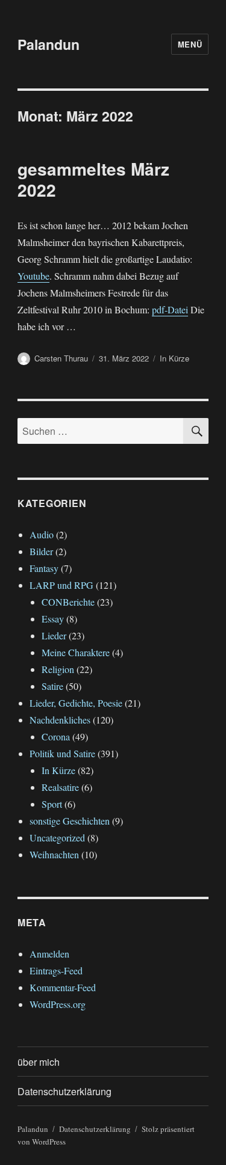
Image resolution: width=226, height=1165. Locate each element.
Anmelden (49, 953)
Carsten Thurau (61, 358)
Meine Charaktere (76, 652)
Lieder (54, 635)
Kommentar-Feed (63, 987)
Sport (52, 804)
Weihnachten (54, 854)
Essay (53, 618)
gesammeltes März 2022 (93, 179)
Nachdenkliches (60, 719)
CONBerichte (68, 601)
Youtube (33, 275)
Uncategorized (57, 837)
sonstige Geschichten (70, 820)
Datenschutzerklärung (64, 1091)
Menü (190, 44)
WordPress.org (58, 1004)
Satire (52, 686)
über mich (38, 1062)
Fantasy (44, 568)
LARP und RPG (61, 585)
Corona (56, 736)
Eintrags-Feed (56, 970)
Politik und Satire (62, 753)
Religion (58, 669)
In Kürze (174, 358)
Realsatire (60, 787)
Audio (42, 534)
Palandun (48, 44)
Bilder (41, 551)
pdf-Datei (170, 309)
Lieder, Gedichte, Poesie (76, 702)
